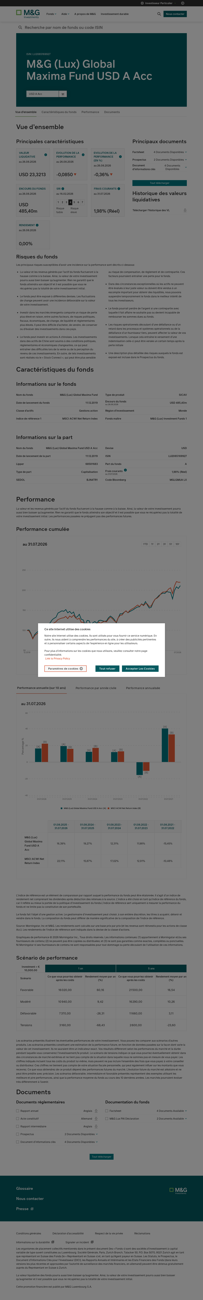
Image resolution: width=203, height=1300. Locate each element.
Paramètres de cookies (63, 668)
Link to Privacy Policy (57, 658)
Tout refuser (107, 668)
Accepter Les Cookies (140, 668)
